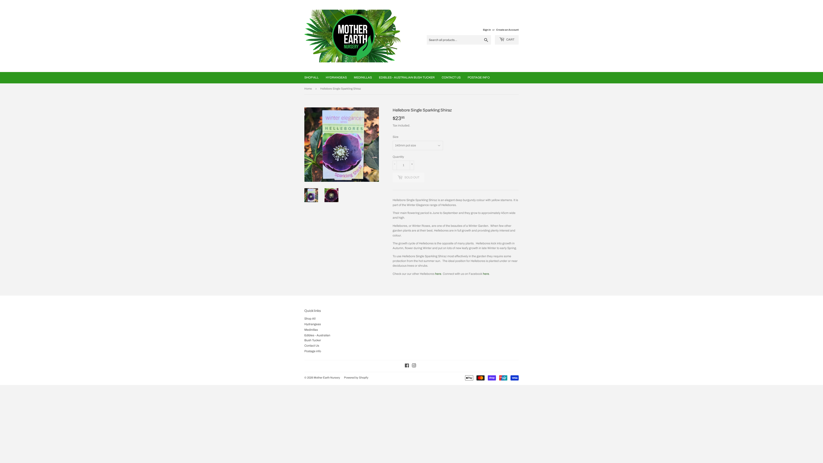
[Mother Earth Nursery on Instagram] (414, 366)
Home (308, 88)
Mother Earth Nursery (327, 377)
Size (395, 136)
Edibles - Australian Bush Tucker (407, 77)
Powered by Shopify (356, 377)
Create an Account (507, 30)
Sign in (487, 30)
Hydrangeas (336, 77)
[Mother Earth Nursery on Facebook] (407, 366)
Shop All (311, 77)
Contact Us (451, 77)
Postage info (479, 77)
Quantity (398, 156)
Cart (510, 39)
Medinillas (363, 77)
